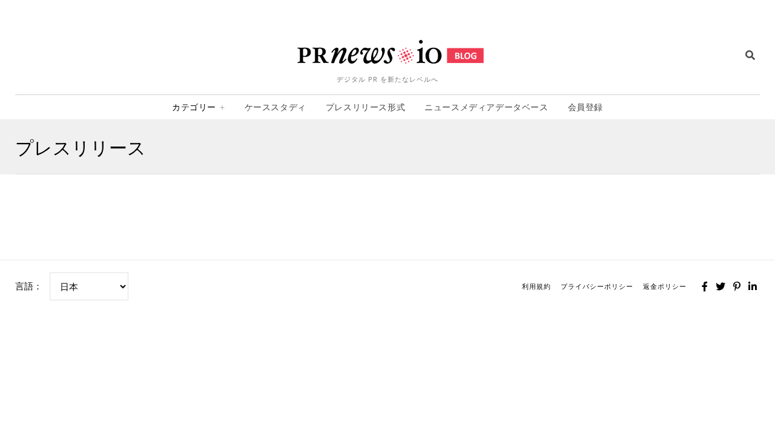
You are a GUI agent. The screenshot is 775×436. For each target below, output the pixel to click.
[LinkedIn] (752, 286)
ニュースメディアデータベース (486, 107)
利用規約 (536, 286)
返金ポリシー (665, 286)
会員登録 (585, 107)
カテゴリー (194, 107)
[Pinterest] (737, 286)
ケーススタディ (275, 107)
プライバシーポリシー (597, 286)
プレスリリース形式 (365, 107)
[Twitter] (720, 286)
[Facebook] (705, 286)
